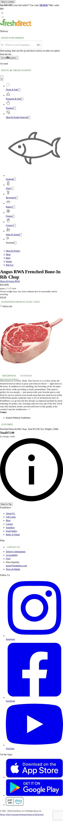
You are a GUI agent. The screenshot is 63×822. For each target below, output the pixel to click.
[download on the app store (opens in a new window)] (34, 777)
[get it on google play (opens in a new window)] (34, 795)
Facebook (10, 701)
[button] (31, 306)
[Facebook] (34, 697)
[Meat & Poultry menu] (29, 117)
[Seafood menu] (14, 179)
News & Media (13, 569)
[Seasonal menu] (15, 242)
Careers (9, 524)
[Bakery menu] (14, 207)
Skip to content (7, 2)
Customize (7, 424)
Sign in (5, 70)
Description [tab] (9, 376)
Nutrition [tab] (26, 376)
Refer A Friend (13, 534)
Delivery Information (15, 551)
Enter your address (12, 38)
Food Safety (11, 531)
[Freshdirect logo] (16, 25)
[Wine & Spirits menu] (20, 234)
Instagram (10, 639)
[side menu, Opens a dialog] (2, 17)
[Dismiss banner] (2, 13)
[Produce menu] (14, 108)
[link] (31, 469)
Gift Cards (11, 517)
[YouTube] (34, 745)
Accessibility (12, 555)
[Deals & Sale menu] (19, 89)
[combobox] (20, 45)
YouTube (10, 748)
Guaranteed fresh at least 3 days (20, 302)
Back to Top (6, 504)
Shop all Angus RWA (10, 281)
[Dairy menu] (12, 188)
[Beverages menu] (17, 197)
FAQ (8, 558)
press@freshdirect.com (16, 565)
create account (22, 70)
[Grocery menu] (14, 225)
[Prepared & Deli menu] (22, 99)
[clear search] (38, 44)
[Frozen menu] (13, 216)
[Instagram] (34, 635)
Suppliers (10, 527)
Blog (8, 520)
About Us (10, 513)
